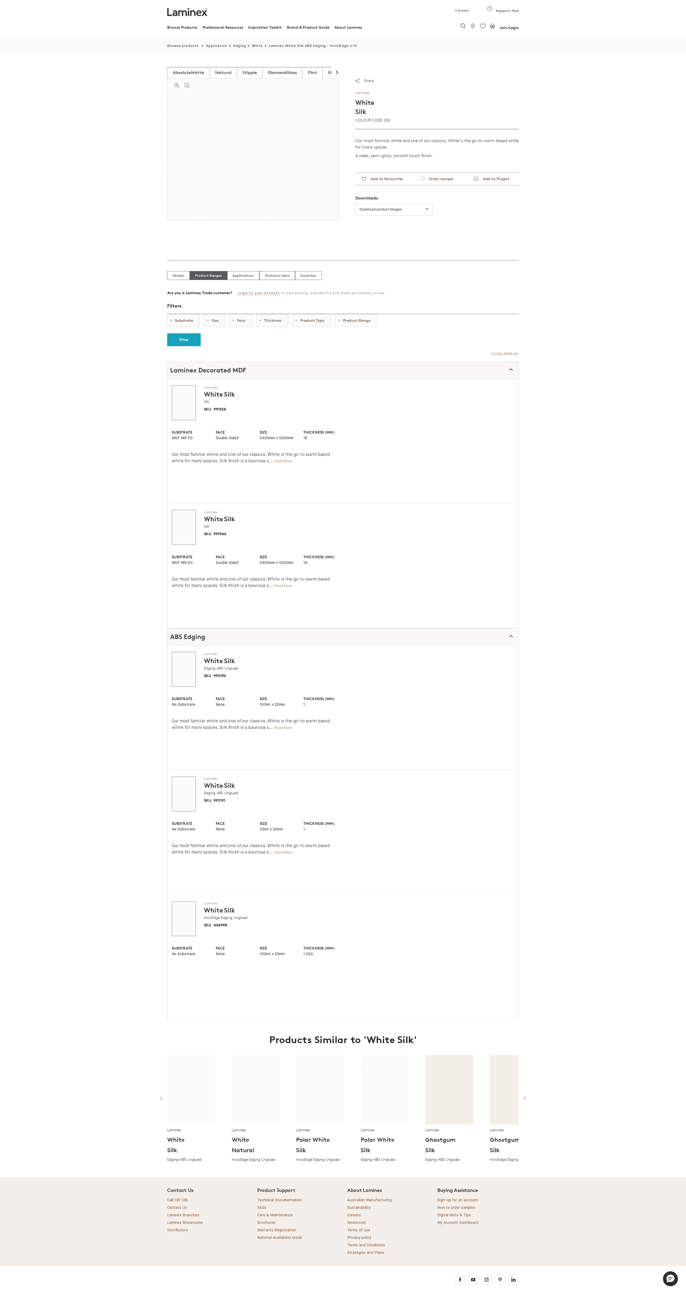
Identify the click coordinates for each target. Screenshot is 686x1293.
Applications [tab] (243, 275)
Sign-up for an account (457, 1200)
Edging (239, 46)
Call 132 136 (177, 1200)
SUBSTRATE (182, 432)
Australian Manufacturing (369, 1200)
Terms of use (358, 1230)
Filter (184, 339)
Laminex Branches (183, 1215)
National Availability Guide (279, 1238)
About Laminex (348, 27)
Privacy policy (359, 1238)
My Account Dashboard (457, 1223)
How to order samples (456, 1208)
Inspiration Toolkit (265, 27)
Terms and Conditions (366, 1245)
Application (216, 46)
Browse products (183, 46)
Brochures (266, 1223)
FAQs (261, 1208)
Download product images (381, 209)
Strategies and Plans (365, 1253)
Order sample (438, 178)
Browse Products (182, 27)
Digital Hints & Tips (454, 1215)
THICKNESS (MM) (318, 432)
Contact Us (177, 1208)
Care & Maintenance (275, 1215)
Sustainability (359, 1208)
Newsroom (356, 1223)
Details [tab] (178, 275)
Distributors (177, 1230)
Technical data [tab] (277, 275)
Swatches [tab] (308, 275)
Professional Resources (223, 27)
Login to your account (259, 293)
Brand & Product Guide (308, 27)
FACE (220, 432)
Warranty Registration (276, 1230)
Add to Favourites (384, 178)
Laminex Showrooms (185, 1223)
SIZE (263, 432)
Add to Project (494, 178)
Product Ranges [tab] (208, 275)
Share (369, 81)
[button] (670, 1278)
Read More (283, 461)
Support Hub (506, 11)
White (257, 46)
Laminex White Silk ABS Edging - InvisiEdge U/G (313, 46)
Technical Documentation (279, 1200)
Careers (462, 10)
